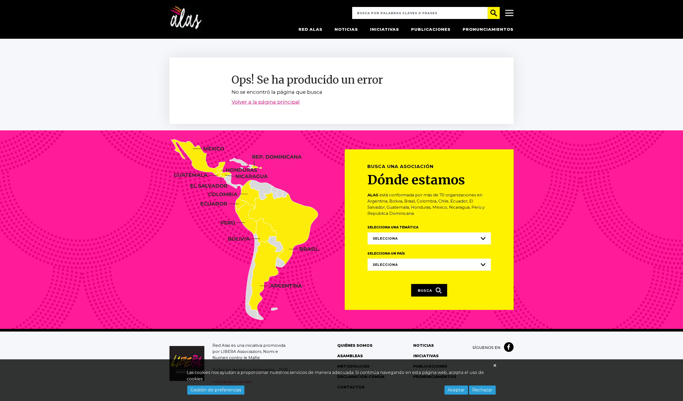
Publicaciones (431, 29)
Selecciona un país (386, 253)
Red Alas (311, 29)
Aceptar (456, 389)
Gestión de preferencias (215, 389)
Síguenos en (486, 347)
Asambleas (350, 355)
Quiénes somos (354, 345)
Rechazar (482, 389)
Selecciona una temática (392, 227)
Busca (426, 290)
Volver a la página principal (266, 102)
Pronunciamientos (488, 29)
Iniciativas (384, 29)
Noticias (346, 29)
